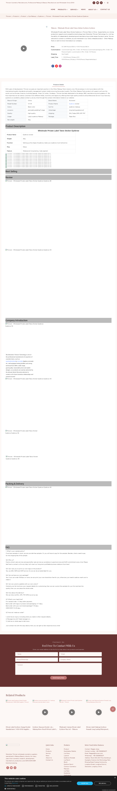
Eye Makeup (32, 16)
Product (23, 16)
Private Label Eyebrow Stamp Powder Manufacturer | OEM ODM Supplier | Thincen (18, 728)
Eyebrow (41, 16)
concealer (20, 361)
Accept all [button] (84, 783)
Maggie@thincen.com (96, 753)
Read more (15, 783)
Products (16, 16)
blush (14, 361)
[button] (5, 786)
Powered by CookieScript (109, 790)
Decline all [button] (102, 783)
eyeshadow (9, 361)
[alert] (58, 783)
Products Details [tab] (58, 84)
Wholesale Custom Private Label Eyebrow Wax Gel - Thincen (70, 728)
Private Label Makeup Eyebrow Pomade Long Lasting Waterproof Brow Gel (97, 728)
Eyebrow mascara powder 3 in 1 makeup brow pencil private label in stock (45, 728)
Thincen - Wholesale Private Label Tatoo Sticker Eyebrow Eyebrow (67, 16)
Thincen (8, 16)
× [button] (115, 777)
